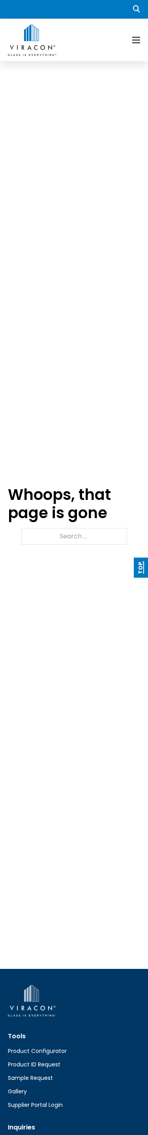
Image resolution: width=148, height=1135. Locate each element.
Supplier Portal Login (35, 1105)
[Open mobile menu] (136, 40)
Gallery (17, 1091)
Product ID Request (34, 1064)
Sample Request (30, 1078)
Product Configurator (37, 1051)
